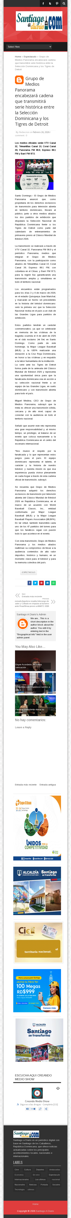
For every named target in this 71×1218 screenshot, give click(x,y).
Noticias (33, 1185)
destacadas (54, 1170)
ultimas (31, 1189)
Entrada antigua (48, 784)
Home (35, 1204)
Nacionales (20, 1185)
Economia (19, 1175)
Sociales (56, 1185)
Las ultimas (40, 1179)
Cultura (27, 1170)
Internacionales (22, 1179)
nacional (56, 1179)
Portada (44, 1185)
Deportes (40, 1170)
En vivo (36, 1175)
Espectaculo (28, 572)
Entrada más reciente (26, 784)
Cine (17, 1170)
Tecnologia (19, 1189)
